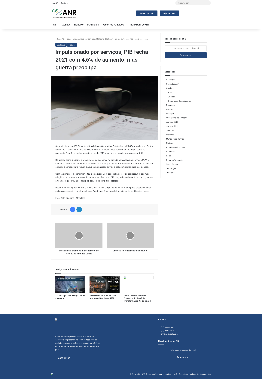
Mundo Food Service (175, 139)
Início (59, 39)
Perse (168, 156)
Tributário (170, 173)
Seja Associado (147, 13)
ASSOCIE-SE (64, 358)
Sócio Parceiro (172, 164)
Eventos (169, 109)
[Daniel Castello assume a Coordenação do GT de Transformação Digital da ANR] (139, 284)
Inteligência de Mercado (176, 118)
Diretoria (64, 3)
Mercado (170, 135)
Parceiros (170, 151)
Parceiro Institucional (175, 147)
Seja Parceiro (169, 13)
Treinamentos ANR (139, 25)
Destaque (67, 39)
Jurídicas (170, 130)
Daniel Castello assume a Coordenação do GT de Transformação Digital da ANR (137, 298)
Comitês (169, 88)
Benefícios (93, 25)
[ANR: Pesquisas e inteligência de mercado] (70, 284)
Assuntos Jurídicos (113, 25)
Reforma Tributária (174, 160)
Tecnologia (171, 168)
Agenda (66, 25)
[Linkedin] (79, 209)
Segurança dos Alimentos (179, 101)
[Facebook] (72, 209)
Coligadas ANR (172, 84)
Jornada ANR (172, 126)
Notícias (79, 25)
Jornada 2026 (172, 122)
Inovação (170, 113)
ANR (55, 25)
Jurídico (171, 97)
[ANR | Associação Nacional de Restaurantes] (64, 13)
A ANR (55, 3)
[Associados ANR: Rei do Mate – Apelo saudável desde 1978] (105, 284)
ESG (170, 92)
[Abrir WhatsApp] (255, 372)
